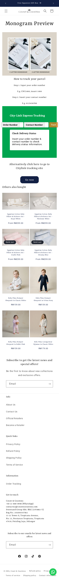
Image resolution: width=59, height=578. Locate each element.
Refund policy (35, 571)
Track (53, 125)
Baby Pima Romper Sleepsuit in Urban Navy (43, 299)
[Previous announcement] (5, 3)
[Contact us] (53, 572)
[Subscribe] (49, 383)
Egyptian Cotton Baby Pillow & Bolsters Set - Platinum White (43, 216)
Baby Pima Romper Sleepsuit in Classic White (15, 299)
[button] (6, 11)
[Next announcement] (53, 3)
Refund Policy (13, 451)
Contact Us (11, 411)
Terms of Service (14, 465)
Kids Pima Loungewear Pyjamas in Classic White (43, 343)
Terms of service (13, 575)
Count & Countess (18, 571)
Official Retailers (14, 418)
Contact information (47, 575)
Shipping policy (29, 575)
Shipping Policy (14, 458)
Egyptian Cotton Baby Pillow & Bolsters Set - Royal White (16, 216)
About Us (10, 404)
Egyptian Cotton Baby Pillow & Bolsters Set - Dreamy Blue (43, 252)
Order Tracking (13, 484)
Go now (29, 179)
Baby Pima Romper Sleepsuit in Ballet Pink (15, 343)
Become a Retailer (15, 425)
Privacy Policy (13, 444)
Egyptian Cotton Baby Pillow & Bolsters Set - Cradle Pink (16, 252)
